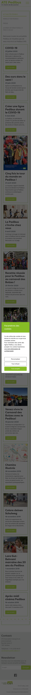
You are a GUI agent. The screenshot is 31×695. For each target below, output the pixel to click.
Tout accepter (15, 369)
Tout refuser (15, 364)
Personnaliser (15, 359)
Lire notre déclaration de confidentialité (12, 350)
